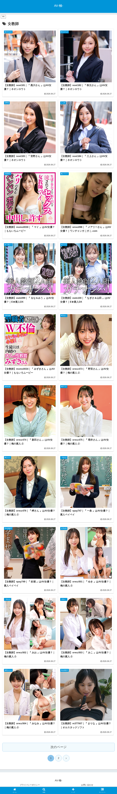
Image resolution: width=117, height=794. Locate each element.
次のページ (59, 747)
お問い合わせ (87, 785)
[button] (108, 528)
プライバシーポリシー (30, 785)
